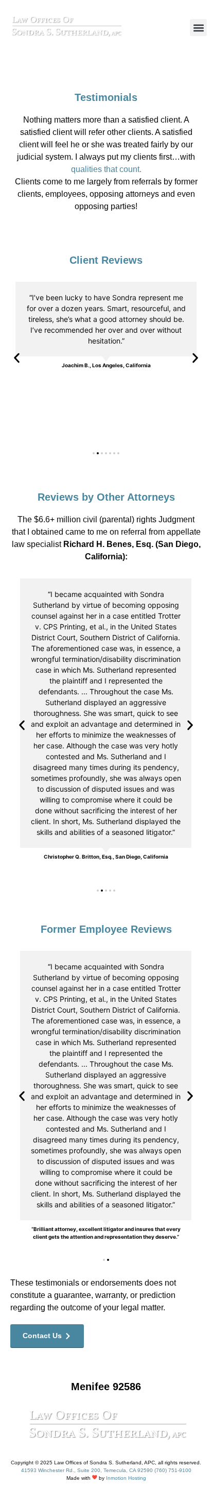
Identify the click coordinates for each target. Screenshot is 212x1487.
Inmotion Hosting (126, 1478)
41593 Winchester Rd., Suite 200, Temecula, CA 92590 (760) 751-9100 (106, 1470)
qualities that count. (106, 169)
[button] (198, 27)
